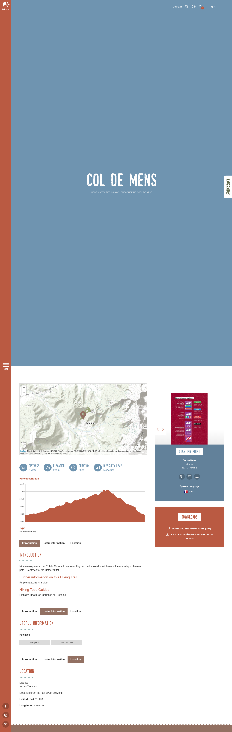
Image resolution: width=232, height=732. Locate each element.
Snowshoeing (200, 7)
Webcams (187, 7)
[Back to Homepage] (5, 6)
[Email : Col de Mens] (189, 477)
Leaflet (23, 451)
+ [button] (24, 388)
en (211, 7)
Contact (177, 7)
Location (75, 543)
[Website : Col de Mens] (197, 477)
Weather (194, 7)
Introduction (29, 611)
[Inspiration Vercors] (228, 187)
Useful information (54, 543)
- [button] (24, 392)
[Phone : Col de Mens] (182, 477)
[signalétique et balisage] (189, 418)
